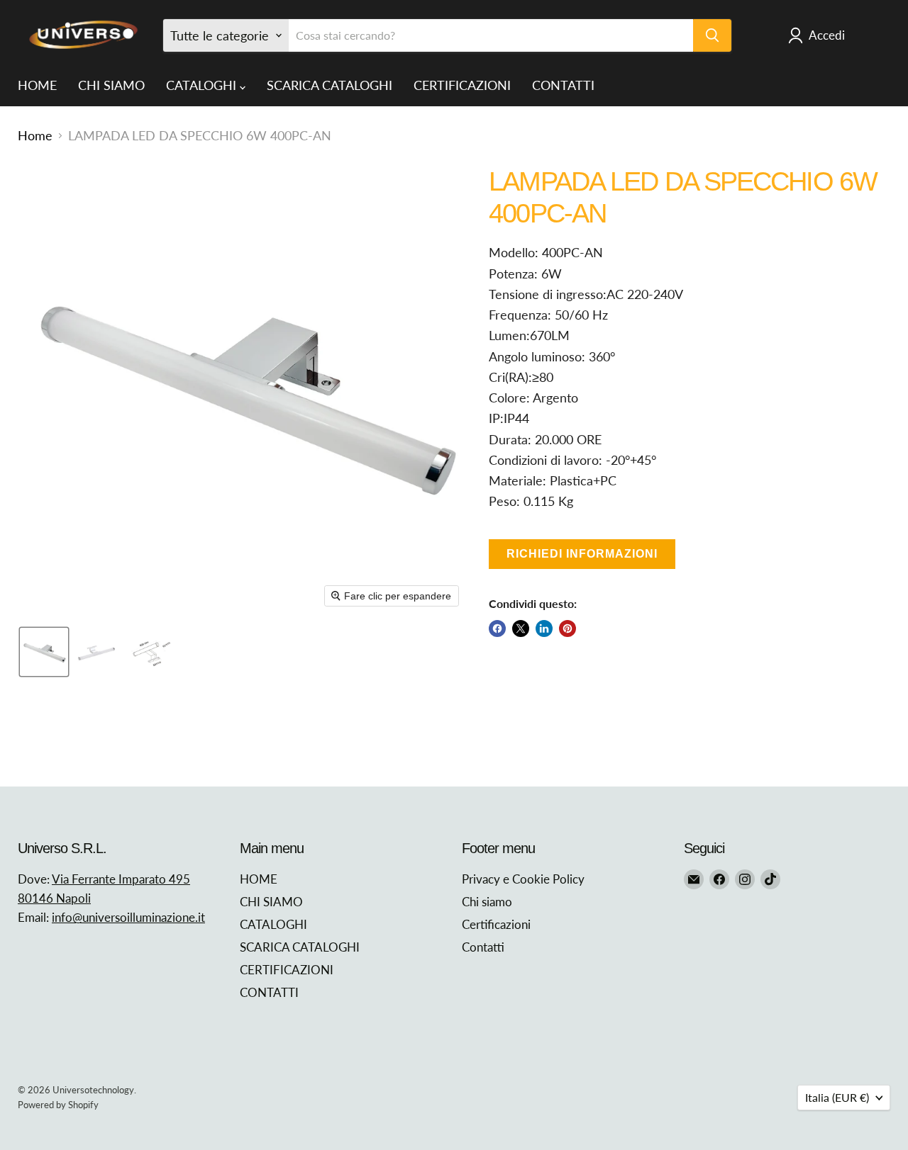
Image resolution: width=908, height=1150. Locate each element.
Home (35, 135)
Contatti (483, 947)
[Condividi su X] (520, 628)
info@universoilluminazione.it (128, 917)
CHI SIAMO (111, 85)
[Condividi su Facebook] (497, 628)
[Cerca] (712, 35)
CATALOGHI (203, 85)
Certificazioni (496, 924)
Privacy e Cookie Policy (523, 879)
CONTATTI (563, 85)
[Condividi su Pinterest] (567, 628)
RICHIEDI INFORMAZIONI (582, 554)
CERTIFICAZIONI (462, 85)
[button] (44, 652)
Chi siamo (487, 901)
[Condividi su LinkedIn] (544, 628)
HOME (37, 85)
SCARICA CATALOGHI (329, 85)
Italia (837, 1097)
